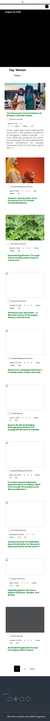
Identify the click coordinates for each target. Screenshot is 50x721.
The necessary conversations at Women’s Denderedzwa (24, 114)
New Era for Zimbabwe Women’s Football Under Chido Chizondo (25, 371)
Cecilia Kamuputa (19, 301)
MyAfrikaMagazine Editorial (22, 187)
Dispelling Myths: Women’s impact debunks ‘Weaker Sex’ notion (23, 592)
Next (32, 669)
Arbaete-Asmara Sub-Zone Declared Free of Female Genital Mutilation (22, 200)
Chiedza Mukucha (19, 244)
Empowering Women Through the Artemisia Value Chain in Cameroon (24, 258)
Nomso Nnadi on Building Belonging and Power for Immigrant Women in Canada (23, 427)
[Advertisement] (25, 40)
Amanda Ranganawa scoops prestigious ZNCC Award (23, 648)
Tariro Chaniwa (17, 119)
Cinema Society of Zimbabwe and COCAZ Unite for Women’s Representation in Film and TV (24, 544)
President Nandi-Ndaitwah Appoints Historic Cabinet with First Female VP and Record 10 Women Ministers (24, 486)
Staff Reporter (18, 413)
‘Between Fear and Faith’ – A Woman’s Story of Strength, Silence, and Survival (23, 315)
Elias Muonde (18, 636)
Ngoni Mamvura (19, 579)
